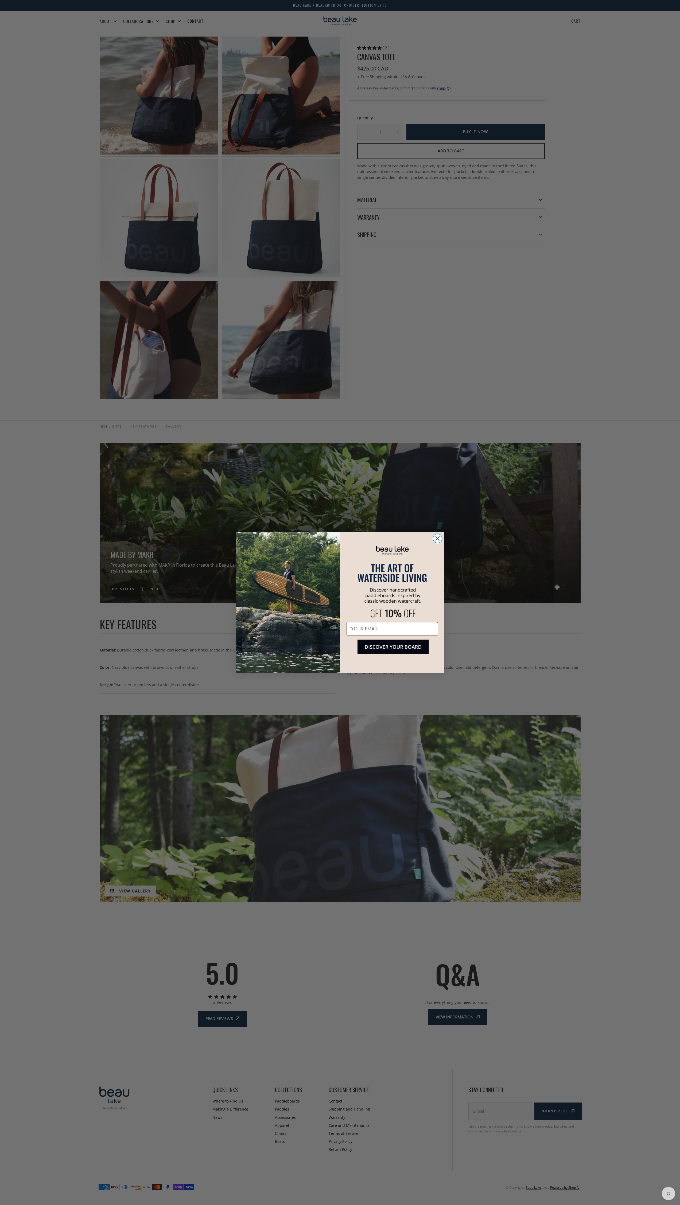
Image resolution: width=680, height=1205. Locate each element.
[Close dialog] (437, 538)
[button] (392, 651)
